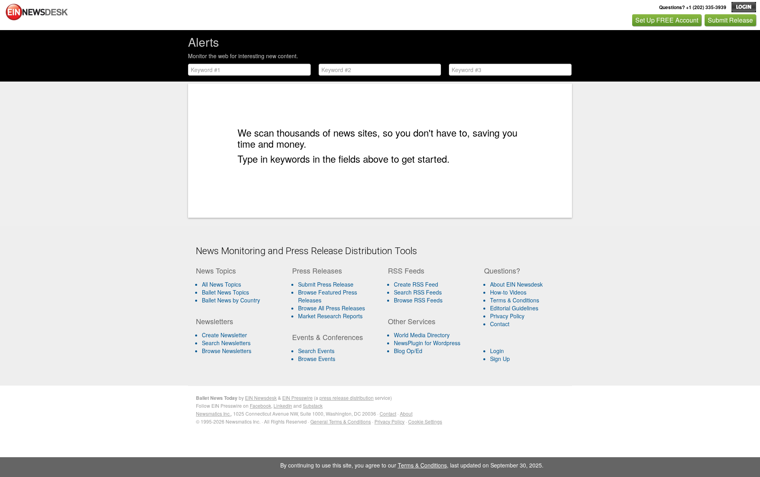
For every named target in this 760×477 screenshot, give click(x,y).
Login (497, 351)
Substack (313, 405)
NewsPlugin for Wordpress (427, 343)
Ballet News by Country (231, 300)
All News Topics (221, 284)
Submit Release (730, 20)
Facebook (260, 405)
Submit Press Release (325, 284)
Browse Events (316, 359)
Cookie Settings (425, 421)
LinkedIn (283, 405)
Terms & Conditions (514, 300)
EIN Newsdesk (261, 397)
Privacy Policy (507, 316)
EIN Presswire (297, 397)
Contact (499, 324)
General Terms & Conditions (340, 421)
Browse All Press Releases (331, 308)
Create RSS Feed (416, 284)
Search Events (316, 351)
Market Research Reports (330, 316)
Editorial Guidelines (514, 308)
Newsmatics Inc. (213, 413)
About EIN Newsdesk (516, 284)
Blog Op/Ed (408, 351)
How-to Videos (508, 292)
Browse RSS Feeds (418, 300)
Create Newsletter (224, 335)
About (406, 413)
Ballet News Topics (225, 292)
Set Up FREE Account (666, 20)
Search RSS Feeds (418, 292)
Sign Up (500, 359)
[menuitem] (241, 292)
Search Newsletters (226, 343)
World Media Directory (422, 335)
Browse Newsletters (226, 351)
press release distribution (346, 397)
